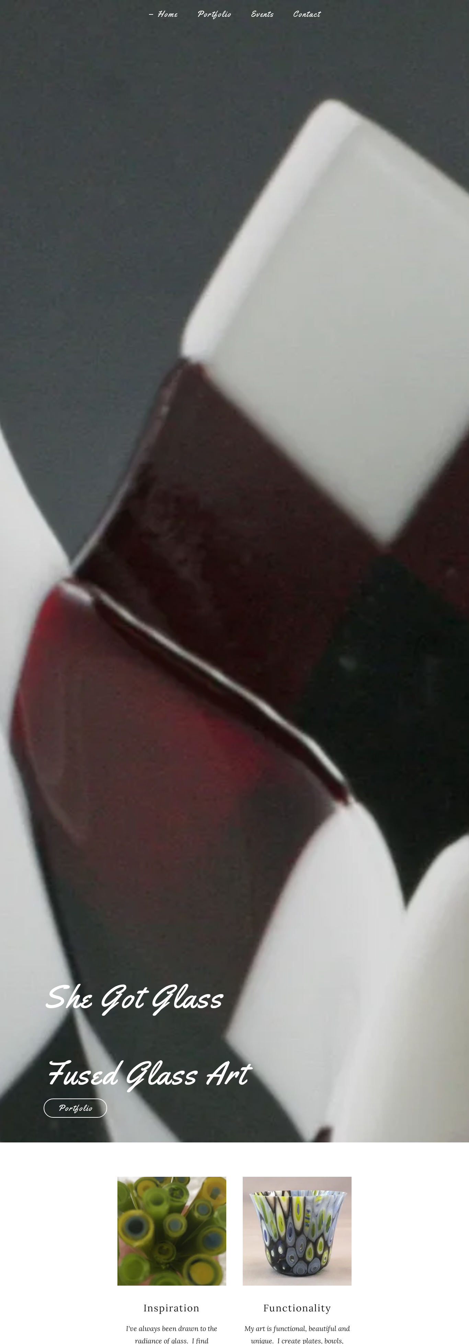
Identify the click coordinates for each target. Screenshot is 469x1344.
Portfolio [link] (214, 14)
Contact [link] (306, 14)
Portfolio (75, 1108)
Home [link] (167, 14)
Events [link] (262, 14)
